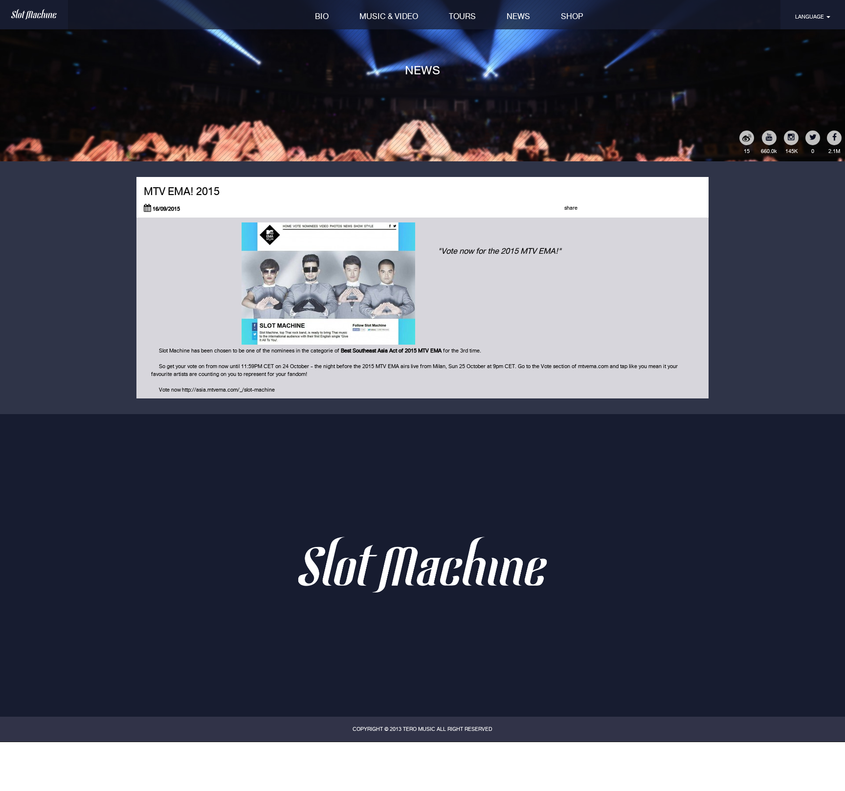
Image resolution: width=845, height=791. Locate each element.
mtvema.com (593, 366)
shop (572, 16)
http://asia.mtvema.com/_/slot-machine (228, 389)
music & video (388, 16)
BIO (322, 16)
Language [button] (810, 16)
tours (462, 16)
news (518, 16)
